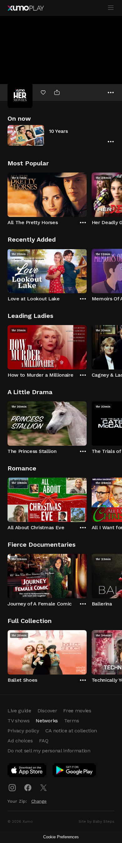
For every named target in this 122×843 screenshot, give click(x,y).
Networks (47, 721)
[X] (43, 787)
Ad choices (20, 741)
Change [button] (39, 801)
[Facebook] (28, 787)
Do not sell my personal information (49, 751)
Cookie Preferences (61, 837)
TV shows (18, 721)
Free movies (77, 711)
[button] (61, 135)
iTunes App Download (27, 771)
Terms (71, 721)
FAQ (43, 741)
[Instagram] (12, 787)
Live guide (19, 711)
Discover (47, 711)
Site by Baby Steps (96, 821)
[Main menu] (110, 8)
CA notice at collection (71, 731)
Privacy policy (23, 731)
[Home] (26, 8)
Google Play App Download (74, 771)
